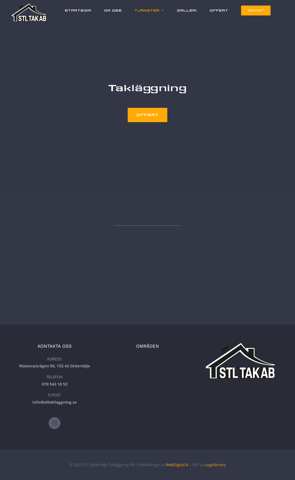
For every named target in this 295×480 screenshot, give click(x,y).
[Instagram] (54, 423)
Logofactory (215, 464)
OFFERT (147, 115)
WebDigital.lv (177, 464)
